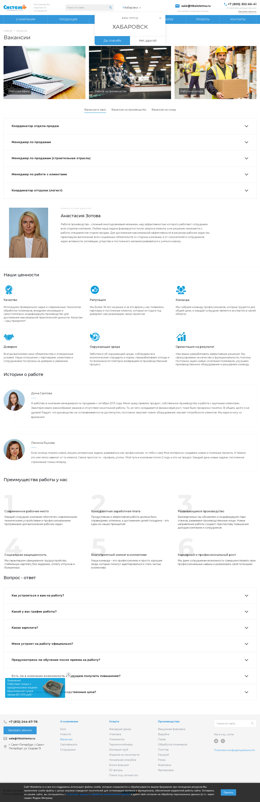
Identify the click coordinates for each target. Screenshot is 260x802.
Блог (63, 729)
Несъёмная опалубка (122, 759)
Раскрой (163, 754)
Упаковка (115, 734)
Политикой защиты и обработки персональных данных (98, 794)
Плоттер (163, 749)
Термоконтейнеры (121, 744)
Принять (228, 792)
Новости (65, 734)
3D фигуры (116, 770)
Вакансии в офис (95, 109)
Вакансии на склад (164, 109)
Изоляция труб (118, 749)
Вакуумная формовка (171, 729)
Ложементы (116, 739)
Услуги (114, 721)
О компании (69, 721)
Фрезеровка (166, 770)
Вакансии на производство (128, 109)
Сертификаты (68, 744)
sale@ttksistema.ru (196, 6)
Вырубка (163, 734)
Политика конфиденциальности (234, 750)
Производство (169, 721)
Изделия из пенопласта (124, 754)
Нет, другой (148, 40)
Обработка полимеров (172, 744)
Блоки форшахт (119, 765)
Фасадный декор (120, 729)
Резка (162, 759)
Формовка (164, 765)
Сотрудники (68, 749)
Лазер (162, 739)
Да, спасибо (112, 40)
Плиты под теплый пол (123, 775)
